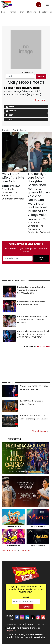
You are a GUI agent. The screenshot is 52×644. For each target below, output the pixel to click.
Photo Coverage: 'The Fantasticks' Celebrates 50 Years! (22, 93)
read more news (38, 100)
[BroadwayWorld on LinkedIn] (27, 617)
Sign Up (41, 76)
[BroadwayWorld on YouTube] (43, 617)
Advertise (11, 624)
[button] (38, 4)
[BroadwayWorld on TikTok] (32, 617)
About (21, 624)
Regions (25, 628)
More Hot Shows (9, 550)
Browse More (37, 346)
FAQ (11, 119)
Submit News (13, 628)
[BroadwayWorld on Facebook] (16, 617)
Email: (26, 597)
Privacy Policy (38, 637)
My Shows (31, 12)
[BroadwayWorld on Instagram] (22, 617)
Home (4, 12)
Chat (22, 12)
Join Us (40, 624)
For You (13, 12)
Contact (31, 624)
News (11, 106)
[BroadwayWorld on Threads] (38, 617)
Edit (11, 115)
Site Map (36, 628)
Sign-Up (26, 606)
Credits (12, 111)
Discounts (25, 550)
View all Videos (39, 431)
